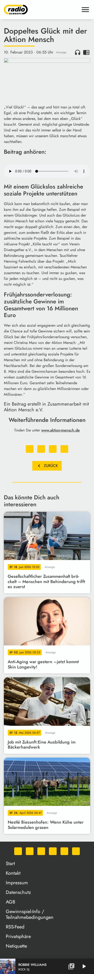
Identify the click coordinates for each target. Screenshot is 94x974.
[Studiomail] (64, 851)
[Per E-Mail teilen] (64, 449)
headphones (77, 52)
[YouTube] (53, 851)
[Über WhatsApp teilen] (53, 449)
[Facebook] (30, 851)
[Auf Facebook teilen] (30, 449)
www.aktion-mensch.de (60, 430)
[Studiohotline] (76, 851)
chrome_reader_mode (86, 52)
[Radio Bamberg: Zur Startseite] (41, 9)
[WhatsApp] (18, 851)
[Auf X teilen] (41, 449)
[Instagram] (41, 851)
